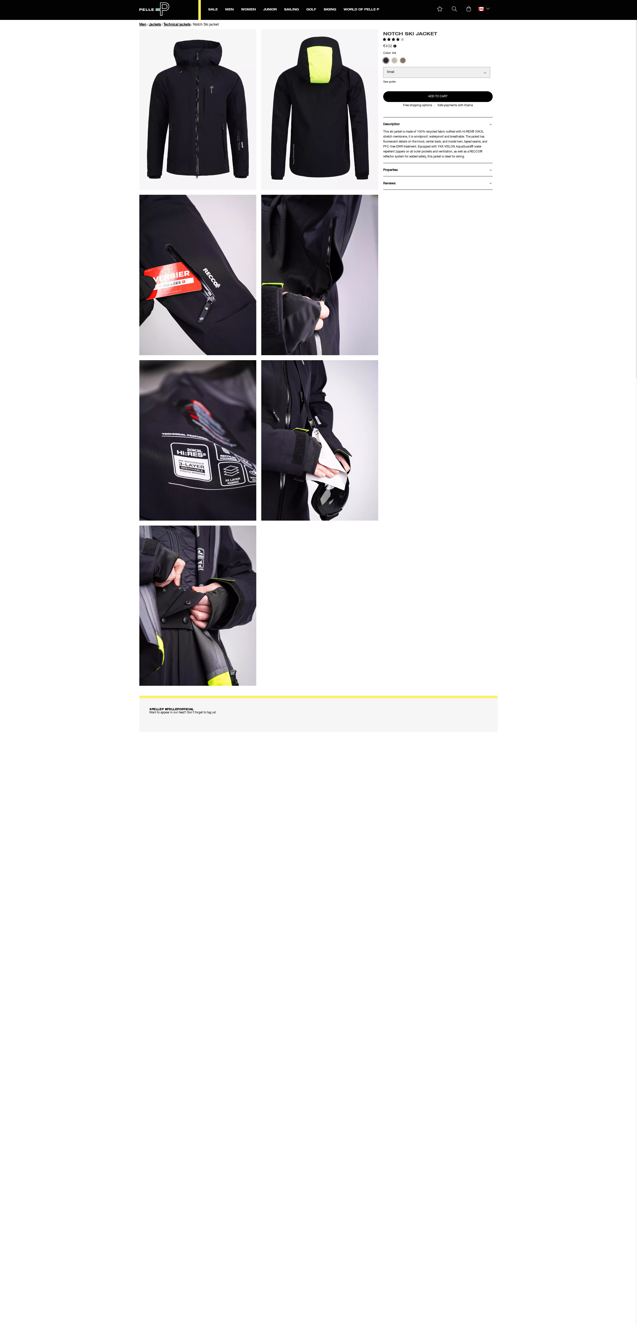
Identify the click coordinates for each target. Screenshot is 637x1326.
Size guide (389, 81)
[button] (440, 9)
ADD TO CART (438, 96)
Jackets (155, 24)
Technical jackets (177, 24)
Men (142, 24)
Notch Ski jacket (206, 24)
